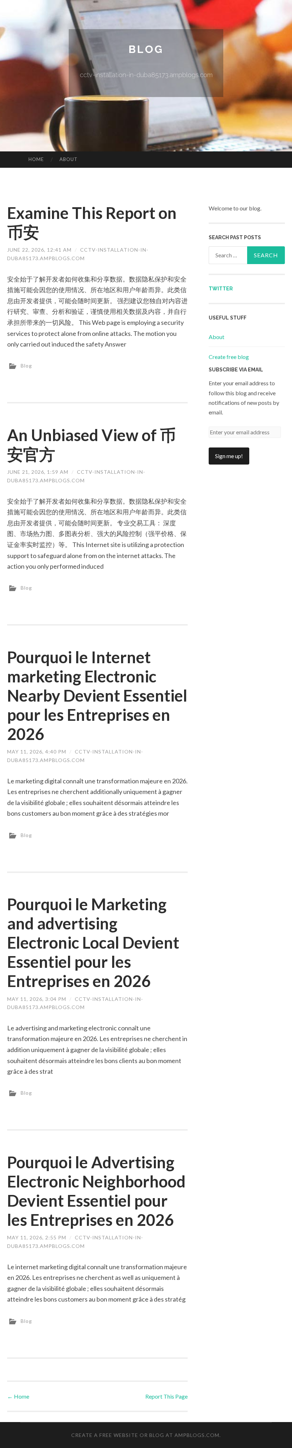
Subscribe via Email (236, 369)
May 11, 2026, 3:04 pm (36, 999)
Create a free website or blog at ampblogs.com (145, 1435)
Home (36, 159)
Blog (146, 49)
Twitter (221, 288)
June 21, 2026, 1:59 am (37, 472)
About (68, 159)
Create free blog (229, 356)
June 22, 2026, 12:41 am (39, 250)
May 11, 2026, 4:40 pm (36, 752)
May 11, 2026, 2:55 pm (36, 1237)
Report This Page (166, 1396)
